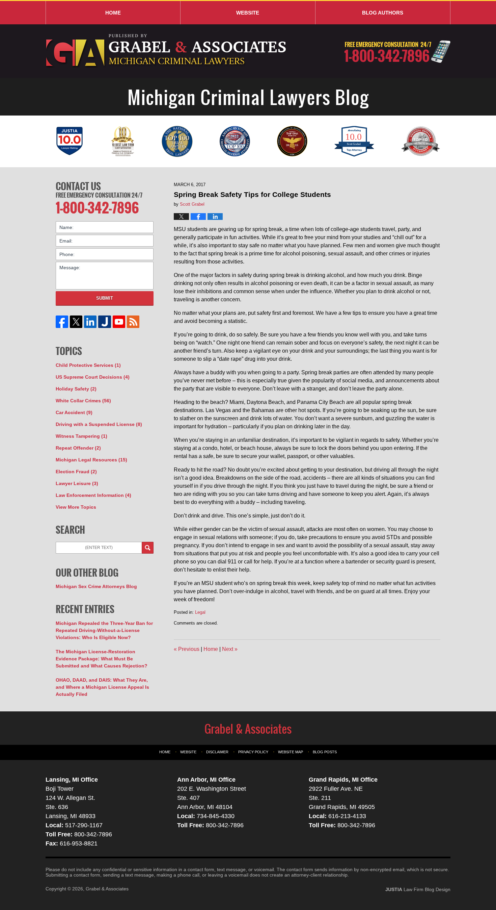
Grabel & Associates (107, 888)
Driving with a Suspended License (99, 424)
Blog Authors (382, 13)
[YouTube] (119, 321)
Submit (104, 298)
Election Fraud (76, 471)
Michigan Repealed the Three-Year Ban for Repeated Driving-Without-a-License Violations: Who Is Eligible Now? (104, 630)
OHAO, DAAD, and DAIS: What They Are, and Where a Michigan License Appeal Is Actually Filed (102, 687)
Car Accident (74, 412)
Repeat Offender (78, 448)
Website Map (290, 752)
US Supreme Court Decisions (93, 377)
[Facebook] (62, 321)
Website (247, 13)
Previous (186, 649)
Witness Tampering (81, 436)
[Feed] (133, 321)
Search (148, 548)
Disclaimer (217, 752)
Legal (200, 612)
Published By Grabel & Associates (397, 51)
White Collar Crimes (83, 400)
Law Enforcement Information (93, 495)
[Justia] (105, 321)
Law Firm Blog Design (417, 889)
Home (113, 13)
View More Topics (76, 507)
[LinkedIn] (90, 321)
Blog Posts (325, 752)
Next (230, 649)
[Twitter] (76, 321)
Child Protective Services (88, 365)
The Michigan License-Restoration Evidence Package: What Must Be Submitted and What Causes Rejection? (101, 658)
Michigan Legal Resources (91, 459)
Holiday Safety (76, 388)
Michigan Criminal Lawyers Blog (167, 51)
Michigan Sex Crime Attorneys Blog (96, 586)
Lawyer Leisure (77, 483)
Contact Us (78, 186)
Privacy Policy (253, 752)
